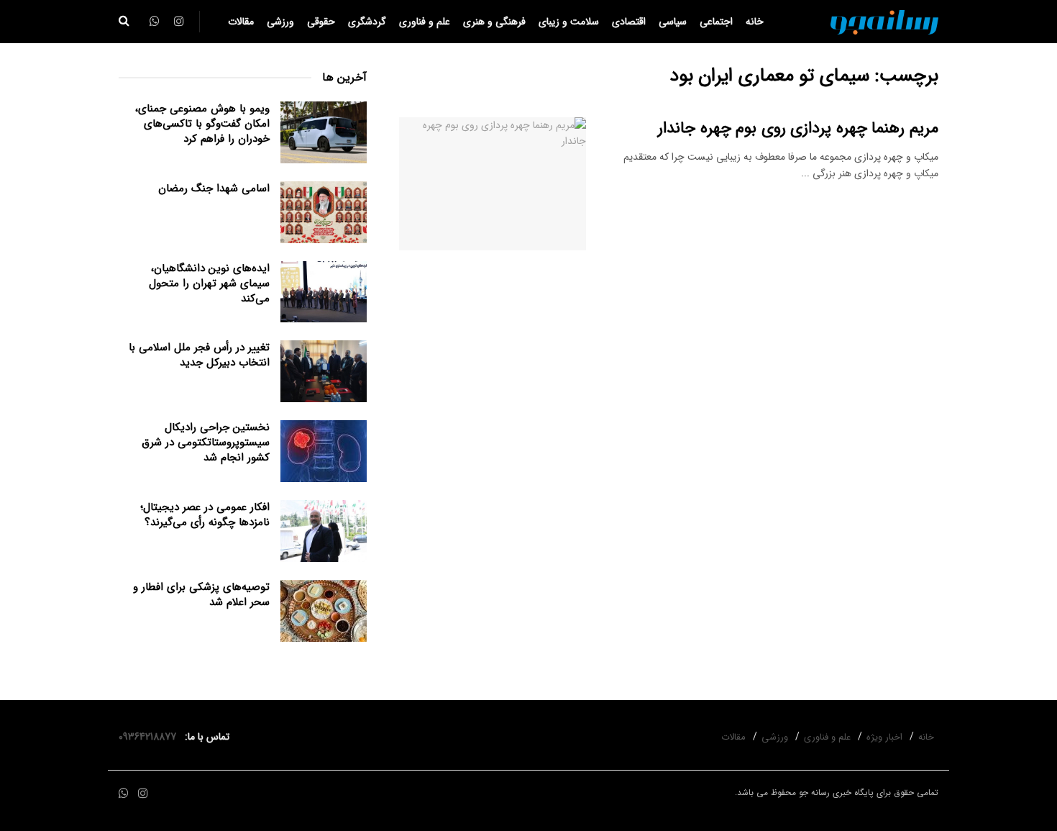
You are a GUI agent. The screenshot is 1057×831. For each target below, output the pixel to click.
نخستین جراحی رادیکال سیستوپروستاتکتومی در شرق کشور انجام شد (206, 442)
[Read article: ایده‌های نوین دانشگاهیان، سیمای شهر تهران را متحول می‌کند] (323, 292)
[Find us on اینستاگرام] (143, 794)
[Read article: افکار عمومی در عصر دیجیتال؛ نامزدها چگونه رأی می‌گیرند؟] (323, 531)
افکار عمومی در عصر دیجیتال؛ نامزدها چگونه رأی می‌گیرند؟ (205, 515)
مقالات (241, 21)
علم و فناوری (424, 21)
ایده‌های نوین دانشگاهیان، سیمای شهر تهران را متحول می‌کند (209, 283)
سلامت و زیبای (569, 21)
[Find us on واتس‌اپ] (124, 794)
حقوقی (321, 21)
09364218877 (150, 737)
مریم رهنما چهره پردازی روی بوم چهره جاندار (798, 128)
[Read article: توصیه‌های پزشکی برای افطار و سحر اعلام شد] (323, 611)
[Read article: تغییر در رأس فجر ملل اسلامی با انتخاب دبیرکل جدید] (323, 371)
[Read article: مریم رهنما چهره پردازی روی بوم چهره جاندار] (492, 184)
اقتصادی (629, 21)
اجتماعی (716, 21)
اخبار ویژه (884, 737)
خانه (755, 21)
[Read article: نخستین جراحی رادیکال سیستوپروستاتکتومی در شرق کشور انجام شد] (323, 451)
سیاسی (673, 21)
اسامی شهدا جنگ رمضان (214, 188)
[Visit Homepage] (884, 22)
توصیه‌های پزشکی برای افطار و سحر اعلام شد (201, 594)
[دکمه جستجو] (124, 21)
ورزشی (280, 21)
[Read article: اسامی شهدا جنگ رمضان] (323, 212)
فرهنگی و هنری (494, 21)
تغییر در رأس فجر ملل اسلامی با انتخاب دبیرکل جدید (199, 355)
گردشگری (367, 21)
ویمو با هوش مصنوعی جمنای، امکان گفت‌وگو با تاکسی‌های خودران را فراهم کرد (202, 123)
